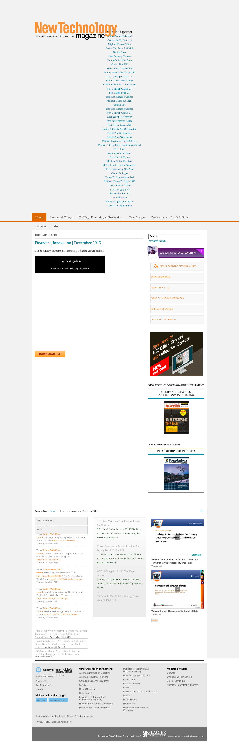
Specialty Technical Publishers (182, 685)
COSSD (83, 685)
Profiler (126, 695)
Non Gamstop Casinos (162, 309)
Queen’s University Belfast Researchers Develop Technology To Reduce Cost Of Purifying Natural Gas (61, 633)
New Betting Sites (160, 287)
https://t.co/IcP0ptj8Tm (47, 598)
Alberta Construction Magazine (94, 673)
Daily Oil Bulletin (87, 689)
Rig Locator (129, 703)
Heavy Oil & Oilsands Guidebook (96, 703)
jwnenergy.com (120, 27)
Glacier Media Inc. (176, 681)
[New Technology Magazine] (76, 31)
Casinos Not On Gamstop (119, 116)
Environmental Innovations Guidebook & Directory (92, 698)
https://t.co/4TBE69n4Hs (48, 559)
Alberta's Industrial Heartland (93, 677)
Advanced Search (157, 240)
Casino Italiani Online (119, 185)
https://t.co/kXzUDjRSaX (56, 614)
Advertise (41, 700)
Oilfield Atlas (129, 679)
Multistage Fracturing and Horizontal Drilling (136, 670)
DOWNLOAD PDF (50, 353)
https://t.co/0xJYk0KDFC (64, 540)
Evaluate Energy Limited (179, 677)
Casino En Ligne (119, 173)
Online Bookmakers (160, 277)
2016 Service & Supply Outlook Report (178, 253)
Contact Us (41, 681)
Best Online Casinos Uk (119, 124)
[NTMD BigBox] (176, 375)
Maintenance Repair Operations (95, 707)
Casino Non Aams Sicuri (119, 137)
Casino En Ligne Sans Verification (167, 298)
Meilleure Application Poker (119, 201)
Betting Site (119, 104)
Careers (39, 689)
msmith (39, 537)
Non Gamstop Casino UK (119, 112)
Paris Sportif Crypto (120, 157)
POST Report (130, 699)
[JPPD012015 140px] (176, 473)
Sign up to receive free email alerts (178, 266)
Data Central (85, 693)
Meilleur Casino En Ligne (119, 100)
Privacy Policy (43, 722)
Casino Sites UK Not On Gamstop (119, 128)
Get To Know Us (44, 685)
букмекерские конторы (119, 153)
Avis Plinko (119, 149)
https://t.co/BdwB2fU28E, (48, 576)
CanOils (171, 673)
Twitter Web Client (52, 534)
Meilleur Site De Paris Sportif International (119, 145)
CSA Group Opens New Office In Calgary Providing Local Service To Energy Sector (58, 652)
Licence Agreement (62, 722)
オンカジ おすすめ (119, 189)
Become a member (58, 700)
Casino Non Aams (119, 197)
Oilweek (127, 687)
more (154, 620)
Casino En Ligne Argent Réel (119, 177)
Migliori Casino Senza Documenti (119, 165)
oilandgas (77, 579)
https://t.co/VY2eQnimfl (60, 579)
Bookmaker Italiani (119, 193)
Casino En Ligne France (120, 205)
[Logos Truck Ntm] (137, 83)
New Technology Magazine (136, 675)
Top (202, 511)
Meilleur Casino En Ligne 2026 (119, 181)
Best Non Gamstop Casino (119, 120)
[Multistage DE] (176, 417)
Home (52, 511)
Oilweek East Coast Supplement (139, 691)
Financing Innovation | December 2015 (68, 242)
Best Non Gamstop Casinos (119, 96)
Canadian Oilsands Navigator (94, 681)
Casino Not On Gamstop (119, 133)
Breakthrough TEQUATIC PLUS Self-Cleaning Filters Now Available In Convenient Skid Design (60, 644)
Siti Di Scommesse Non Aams (119, 169)
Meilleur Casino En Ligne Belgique (119, 141)
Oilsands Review (131, 683)
